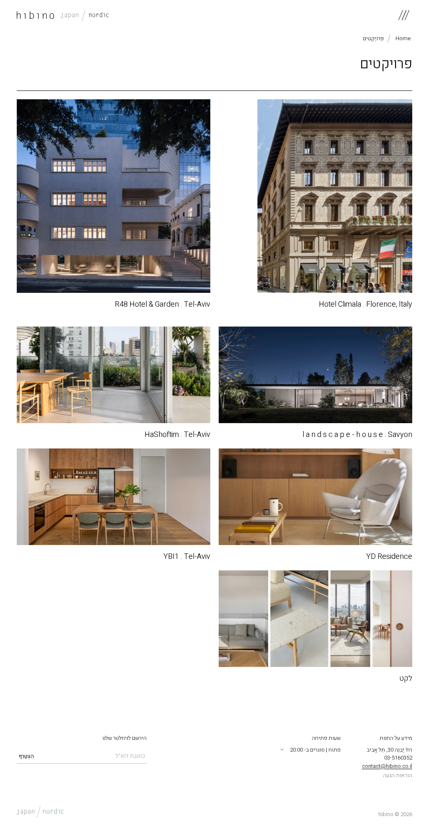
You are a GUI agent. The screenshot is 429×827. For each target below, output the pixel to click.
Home (403, 38)
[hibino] (63, 15)
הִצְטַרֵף (26, 756)
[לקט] (315, 618)
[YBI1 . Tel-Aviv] (113, 496)
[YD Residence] (315, 496)
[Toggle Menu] (403, 15)
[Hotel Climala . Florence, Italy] (315, 196)
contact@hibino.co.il (387, 766)
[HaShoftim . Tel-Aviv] (113, 374)
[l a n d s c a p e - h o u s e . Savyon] (315, 374)
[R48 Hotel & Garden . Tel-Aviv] (113, 196)
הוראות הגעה (397, 775)
